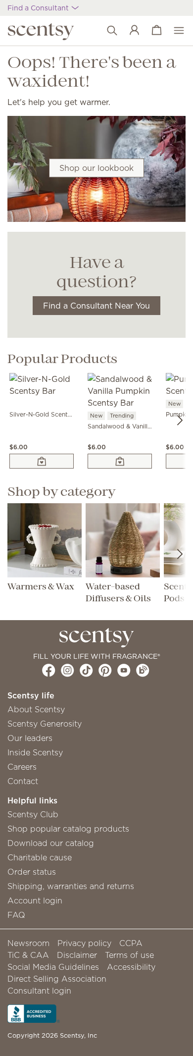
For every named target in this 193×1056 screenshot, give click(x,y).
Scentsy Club (32, 814)
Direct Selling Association (56, 978)
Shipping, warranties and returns (70, 886)
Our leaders (29, 738)
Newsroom (28, 943)
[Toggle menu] (174, 31)
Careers (22, 766)
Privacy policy (84, 943)
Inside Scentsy (35, 752)
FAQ (16, 914)
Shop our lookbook (96, 167)
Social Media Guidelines (53, 966)
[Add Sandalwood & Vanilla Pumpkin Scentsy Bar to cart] (120, 461)
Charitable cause (39, 857)
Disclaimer (77, 955)
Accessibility (131, 966)
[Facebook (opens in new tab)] (49, 670)
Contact (22, 781)
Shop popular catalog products (68, 828)
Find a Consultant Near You (96, 305)
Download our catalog (50, 843)
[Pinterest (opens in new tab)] (105, 670)
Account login (34, 900)
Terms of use (129, 955)
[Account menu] (129, 30)
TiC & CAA (28, 955)
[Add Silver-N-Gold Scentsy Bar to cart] (41, 461)
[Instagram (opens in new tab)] (67, 670)
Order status (31, 871)
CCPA (131, 943)
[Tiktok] (86, 670)
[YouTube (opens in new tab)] (124, 670)
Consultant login (39, 990)
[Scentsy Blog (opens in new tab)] (143, 670)
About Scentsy (36, 709)
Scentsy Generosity (44, 723)
